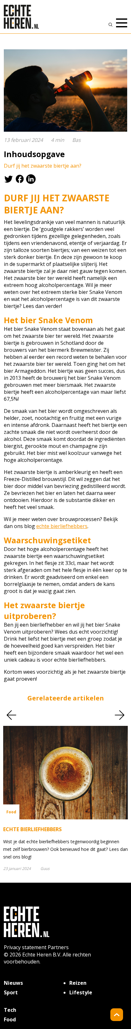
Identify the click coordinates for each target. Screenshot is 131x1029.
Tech (10, 1009)
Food (10, 1019)
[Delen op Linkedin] (31, 178)
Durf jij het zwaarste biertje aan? (42, 165)
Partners (58, 947)
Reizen (77, 982)
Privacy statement (25, 947)
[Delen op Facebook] (20, 178)
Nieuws (13, 982)
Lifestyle (80, 992)
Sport (11, 992)
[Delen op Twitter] (9, 178)
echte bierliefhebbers (61, 526)
